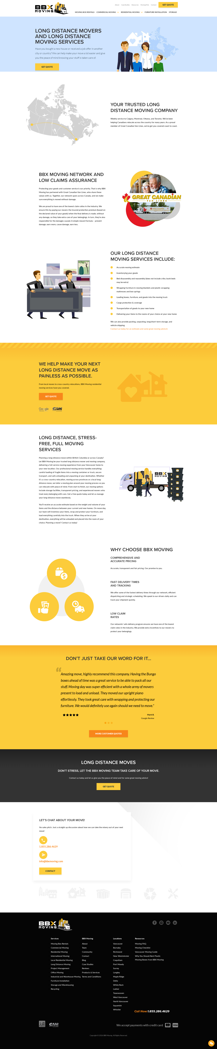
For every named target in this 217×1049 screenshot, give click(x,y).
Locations (117, 938)
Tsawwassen (118, 993)
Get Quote (168, 5)
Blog (84, 960)
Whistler (117, 1009)
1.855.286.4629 (158, 1011)
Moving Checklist (142, 947)
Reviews (85, 968)
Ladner (116, 988)
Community (87, 951)
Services (55, 938)
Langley (116, 972)
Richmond (117, 951)
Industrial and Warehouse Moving (66, 976)
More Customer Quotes (108, 733)
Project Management (60, 968)
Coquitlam (117, 960)
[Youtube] (168, 922)
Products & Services (91, 972)
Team (84, 947)
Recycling (55, 988)
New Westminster (121, 955)
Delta (115, 980)
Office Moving (57, 972)
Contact (153, 5)
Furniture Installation (156, 12)
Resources (135, 5)
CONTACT (50, 871)
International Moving (60, 955)
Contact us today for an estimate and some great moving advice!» (139, 328)
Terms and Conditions (91, 976)
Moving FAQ (145, 5)
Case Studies (125, 5)
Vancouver (118, 943)
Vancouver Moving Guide (146, 951)
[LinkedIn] (175, 922)
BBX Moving (87, 938)
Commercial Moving (106, 12)
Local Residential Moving (62, 960)
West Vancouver (120, 997)
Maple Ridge (118, 976)
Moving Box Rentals (84, 12)
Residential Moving (130, 12)
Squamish (117, 1005)
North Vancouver (120, 1001)
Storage (173, 12)
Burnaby (117, 947)
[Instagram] (161, 922)
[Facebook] (154, 922)
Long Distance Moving (60, 964)
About (117, 5)
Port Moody (118, 964)
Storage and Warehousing (62, 984)
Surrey (116, 968)
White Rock (118, 984)
